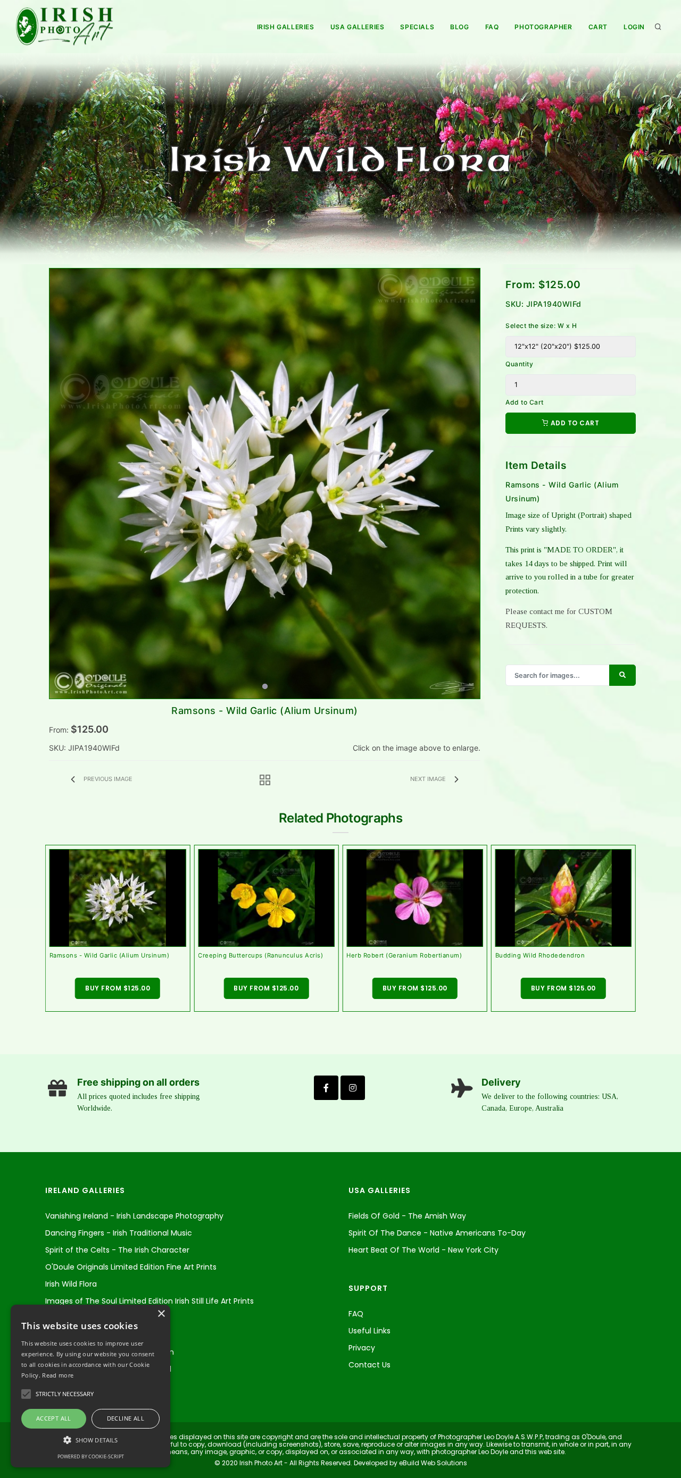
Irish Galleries (285, 27)
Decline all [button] (125, 1418)
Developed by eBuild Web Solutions (409, 1462)
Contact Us (369, 1364)
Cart (598, 27)
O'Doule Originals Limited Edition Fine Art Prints (131, 1267)
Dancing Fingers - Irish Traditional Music (118, 1233)
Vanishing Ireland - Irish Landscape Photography (134, 1216)
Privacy (361, 1347)
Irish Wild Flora (71, 1284)
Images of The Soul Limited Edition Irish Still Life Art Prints (149, 1301)
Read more (57, 1375)
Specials (417, 27)
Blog (459, 27)
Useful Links (369, 1330)
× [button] (161, 1314)
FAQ (492, 27)
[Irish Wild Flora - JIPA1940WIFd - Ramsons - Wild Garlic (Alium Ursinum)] (264, 483)
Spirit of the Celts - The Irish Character (117, 1250)
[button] (90, 1440)
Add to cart (574, 422)
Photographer (543, 27)
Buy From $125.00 (117, 988)
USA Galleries (357, 27)
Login (634, 27)
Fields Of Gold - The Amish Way (407, 1216)
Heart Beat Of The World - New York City (423, 1250)
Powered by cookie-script (90, 1456)
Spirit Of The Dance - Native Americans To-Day (437, 1233)
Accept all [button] (53, 1418)
